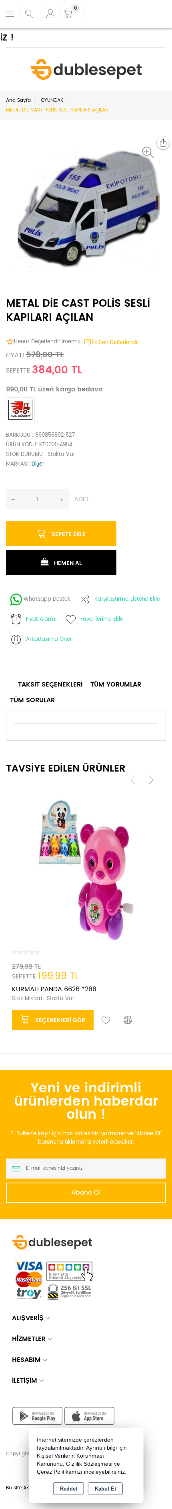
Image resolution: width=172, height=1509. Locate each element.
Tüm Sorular (32, 700)
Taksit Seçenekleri (50, 684)
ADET (82, 499)
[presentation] (132, 780)
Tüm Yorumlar (115, 684)
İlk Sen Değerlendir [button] (115, 342)
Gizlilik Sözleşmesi (89, 1464)
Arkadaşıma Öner (49, 639)
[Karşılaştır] (128, 1020)
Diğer (38, 464)
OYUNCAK (52, 100)
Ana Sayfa (18, 100)
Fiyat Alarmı (41, 619)
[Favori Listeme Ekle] (106, 1020)
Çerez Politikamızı (59, 1472)
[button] (150, 152)
